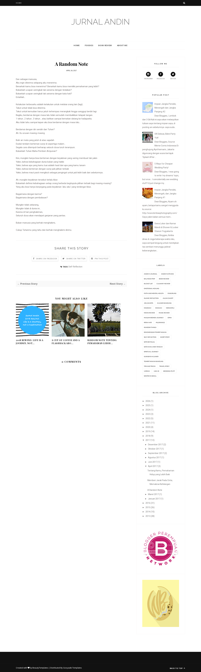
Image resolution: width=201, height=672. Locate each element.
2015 (148, 507)
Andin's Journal (150, 274)
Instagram (148, 79)
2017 (148, 440)
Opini (170, 317)
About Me (122, 45)
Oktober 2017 (154, 449)
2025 (148, 405)
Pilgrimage (160, 322)
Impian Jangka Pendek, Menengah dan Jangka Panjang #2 (165, 108)
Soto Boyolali (149, 342)
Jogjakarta (148, 303)
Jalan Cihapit (168, 298)
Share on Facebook (46, 259)
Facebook (161, 79)
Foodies (89, 45)
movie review (149, 313)
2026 (148, 401)
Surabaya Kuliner (151, 356)
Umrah (147, 371)
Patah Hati (148, 322)
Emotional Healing (151, 288)
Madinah (147, 308)
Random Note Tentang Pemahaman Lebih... (102, 342)
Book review (164, 279)
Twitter (173, 79)
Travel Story (164, 366)
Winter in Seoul (150, 376)
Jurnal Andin (100, 22)
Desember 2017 (155, 444)
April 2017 (152, 466)
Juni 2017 (152, 462)
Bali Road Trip (149, 279)
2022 (148, 418)
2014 (148, 511)
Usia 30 (156, 371)
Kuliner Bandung (164, 303)
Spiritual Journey (151, 351)
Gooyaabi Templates (72, 667)
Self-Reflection (75, 266)
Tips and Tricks (149, 366)
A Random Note (154, 490)
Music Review (164, 313)
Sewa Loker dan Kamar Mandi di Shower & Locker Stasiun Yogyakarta (166, 227)
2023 (148, 414)
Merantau (170, 308)
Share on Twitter (75, 259)
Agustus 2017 (154, 457)
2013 (148, 516)
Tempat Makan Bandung (153, 361)
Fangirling (172, 293)
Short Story (165, 337)
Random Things (150, 327)
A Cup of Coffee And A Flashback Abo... (66, 342)
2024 (148, 410)
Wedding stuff (169, 371)
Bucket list (148, 283)
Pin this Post (102, 259)
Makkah (158, 308)
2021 (148, 423)
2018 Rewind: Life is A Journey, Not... (29, 342)
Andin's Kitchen (167, 274)
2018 (148, 436)
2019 (148, 431)
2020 (148, 427)
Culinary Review (163, 283)
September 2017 (156, 453)
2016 (148, 503)
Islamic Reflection (151, 298)
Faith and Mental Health (154, 293)
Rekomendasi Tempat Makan (155, 332)
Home (19, 3)
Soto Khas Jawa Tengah (153, 347)
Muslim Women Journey (154, 317)
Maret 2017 (153, 494)
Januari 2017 (154, 499)
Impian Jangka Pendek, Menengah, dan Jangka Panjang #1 (165, 194)
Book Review (105, 45)
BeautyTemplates (40, 667)
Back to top (176, 668)
